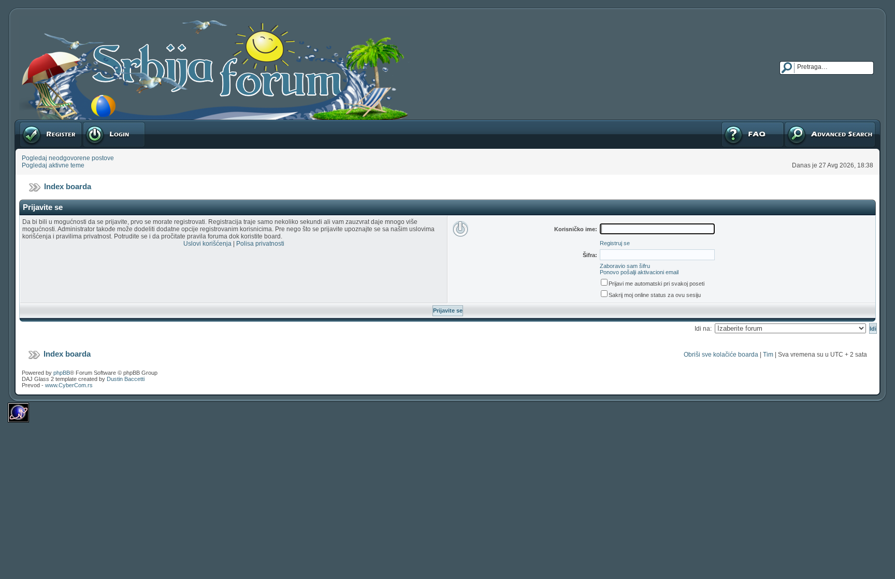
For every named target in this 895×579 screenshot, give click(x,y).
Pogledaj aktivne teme (53, 165)
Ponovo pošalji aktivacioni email (639, 272)
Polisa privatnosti (260, 243)
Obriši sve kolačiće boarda (721, 354)
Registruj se (36, 123)
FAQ (727, 123)
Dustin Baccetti (126, 379)
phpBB (61, 373)
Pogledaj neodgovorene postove (68, 158)
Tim (768, 354)
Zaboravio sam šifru (625, 266)
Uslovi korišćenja (207, 243)
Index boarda (67, 186)
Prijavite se (97, 123)
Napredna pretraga (811, 123)
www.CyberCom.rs (69, 385)
